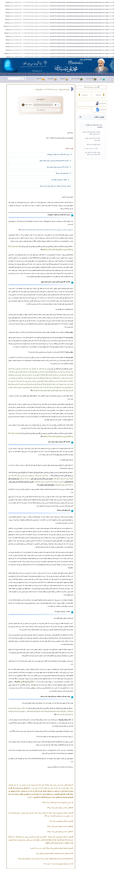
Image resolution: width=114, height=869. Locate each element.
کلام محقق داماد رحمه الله (93, 144)
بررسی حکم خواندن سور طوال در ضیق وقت (93, 126)
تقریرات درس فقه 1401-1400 (90, 87)
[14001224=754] (96, 103)
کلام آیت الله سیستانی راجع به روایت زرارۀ (92, 139)
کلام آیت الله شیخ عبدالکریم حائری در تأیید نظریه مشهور (91, 133)
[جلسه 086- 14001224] (97, 109)
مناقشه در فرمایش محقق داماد (91, 148)
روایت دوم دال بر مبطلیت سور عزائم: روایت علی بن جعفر (92, 153)
